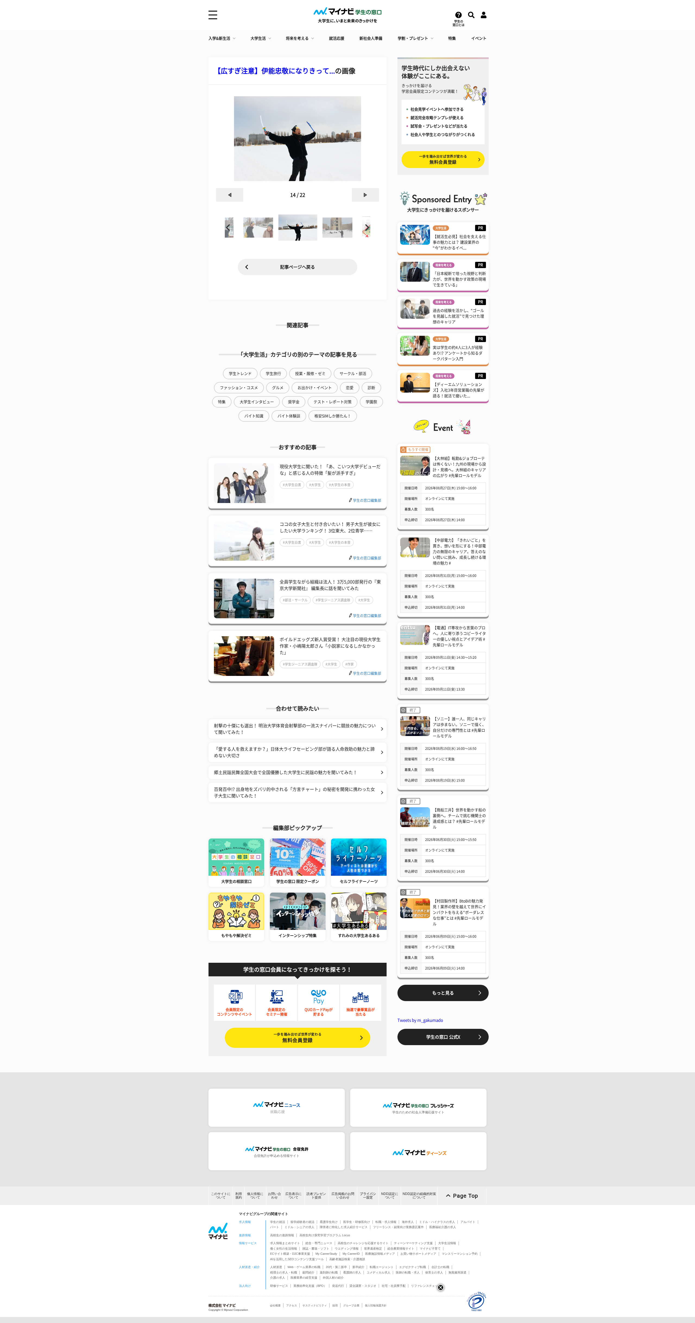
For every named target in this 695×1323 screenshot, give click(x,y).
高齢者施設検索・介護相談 (347, 1259)
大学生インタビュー (257, 402)
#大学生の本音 (339, 484)
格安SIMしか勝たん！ (332, 416)
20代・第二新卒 (336, 1267)
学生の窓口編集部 (367, 500)
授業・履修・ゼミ (310, 373)
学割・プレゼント (413, 38)
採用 (335, 1305)
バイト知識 (253, 416)
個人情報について (255, 1195)
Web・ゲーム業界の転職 (304, 1267)
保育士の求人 (434, 1272)
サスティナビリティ (314, 1305)
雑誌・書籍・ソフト (315, 1248)
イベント (478, 38)
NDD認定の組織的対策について (419, 1195)
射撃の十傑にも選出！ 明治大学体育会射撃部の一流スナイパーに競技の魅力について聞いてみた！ (295, 728)
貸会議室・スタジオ (362, 1285)
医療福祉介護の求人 (442, 1227)
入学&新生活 (219, 38)
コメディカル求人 (378, 1272)
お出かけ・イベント (315, 388)
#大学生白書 (292, 484)
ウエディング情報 (347, 1248)
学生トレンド (240, 373)
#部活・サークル (295, 600)
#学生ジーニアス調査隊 (333, 600)
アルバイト (467, 1221)
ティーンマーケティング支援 (413, 1243)
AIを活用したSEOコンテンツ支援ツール (297, 1259)
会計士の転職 (440, 1267)
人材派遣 (276, 1267)
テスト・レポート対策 (333, 402)
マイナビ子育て (430, 1248)
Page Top (465, 1195)
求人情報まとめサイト (285, 1243)
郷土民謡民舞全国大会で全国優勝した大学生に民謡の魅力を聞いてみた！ (285, 772)
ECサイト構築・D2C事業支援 (290, 1253)
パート (274, 1227)
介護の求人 (277, 1277)
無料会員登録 (297, 1038)
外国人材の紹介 (333, 1277)
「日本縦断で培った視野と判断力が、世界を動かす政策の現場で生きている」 (459, 279)
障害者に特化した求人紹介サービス (344, 1227)
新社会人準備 (370, 38)
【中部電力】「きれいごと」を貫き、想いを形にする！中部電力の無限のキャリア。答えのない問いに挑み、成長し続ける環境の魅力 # (459, 551)
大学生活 (258, 38)
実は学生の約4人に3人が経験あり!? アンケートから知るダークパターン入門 (458, 353)
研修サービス (279, 1285)
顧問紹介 (308, 1272)
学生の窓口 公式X (443, 1037)
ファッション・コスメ (239, 388)
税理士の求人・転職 (283, 1272)
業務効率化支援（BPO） (310, 1285)
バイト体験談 (288, 416)
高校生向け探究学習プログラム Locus (324, 1235)
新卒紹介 (358, 1267)
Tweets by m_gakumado (420, 1020)
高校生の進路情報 (282, 1235)
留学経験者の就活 (302, 1221)
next (365, 195)
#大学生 (315, 484)
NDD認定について (389, 1195)
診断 (371, 388)
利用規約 (238, 1195)
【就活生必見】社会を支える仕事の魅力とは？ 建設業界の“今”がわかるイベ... (459, 242)
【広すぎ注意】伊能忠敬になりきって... (274, 70)
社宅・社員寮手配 (394, 1285)
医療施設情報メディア (380, 1253)
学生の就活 (277, 1221)
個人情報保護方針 (376, 1305)
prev (229, 195)
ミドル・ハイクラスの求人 (437, 1221)
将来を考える (297, 38)
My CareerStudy (326, 1253)
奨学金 (293, 402)
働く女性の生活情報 (283, 1248)
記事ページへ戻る (297, 267)
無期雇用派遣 (457, 1272)
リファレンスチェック (426, 1285)
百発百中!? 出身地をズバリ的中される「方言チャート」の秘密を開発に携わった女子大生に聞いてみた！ (294, 792)
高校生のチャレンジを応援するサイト (363, 1243)
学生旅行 (273, 373)
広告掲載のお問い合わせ (342, 1195)
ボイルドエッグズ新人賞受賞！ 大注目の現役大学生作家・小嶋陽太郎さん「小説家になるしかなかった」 (330, 646)
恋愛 (349, 388)
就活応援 (336, 38)
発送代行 (338, 1285)
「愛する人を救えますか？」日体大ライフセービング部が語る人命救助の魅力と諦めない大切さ (294, 752)
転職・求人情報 (385, 1221)
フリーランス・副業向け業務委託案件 (398, 1227)
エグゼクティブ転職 (412, 1267)
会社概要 (275, 1305)
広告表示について (293, 1195)
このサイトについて (220, 1195)
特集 (452, 38)
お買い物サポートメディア (418, 1253)
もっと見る (443, 993)
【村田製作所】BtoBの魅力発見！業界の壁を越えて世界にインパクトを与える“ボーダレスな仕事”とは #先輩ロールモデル (459, 912)
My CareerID (351, 1253)
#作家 (349, 664)
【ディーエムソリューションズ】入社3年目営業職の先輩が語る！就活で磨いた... (458, 390)
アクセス (291, 1305)
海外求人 (408, 1221)
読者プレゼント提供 (316, 1195)
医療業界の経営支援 (303, 1277)
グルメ (277, 388)
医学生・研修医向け (356, 1221)
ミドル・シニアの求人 (299, 1227)
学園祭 (371, 402)
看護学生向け (329, 1221)
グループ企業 (351, 1305)
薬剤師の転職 (329, 1272)
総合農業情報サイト (400, 1248)
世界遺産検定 (373, 1248)
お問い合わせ (274, 1195)
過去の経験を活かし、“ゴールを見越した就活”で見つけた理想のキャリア (458, 316)
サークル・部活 (353, 373)
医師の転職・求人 (408, 1272)
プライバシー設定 (368, 1195)
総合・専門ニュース (318, 1243)
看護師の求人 (352, 1272)
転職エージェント (382, 1267)
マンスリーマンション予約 (460, 1253)
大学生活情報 (447, 1243)
